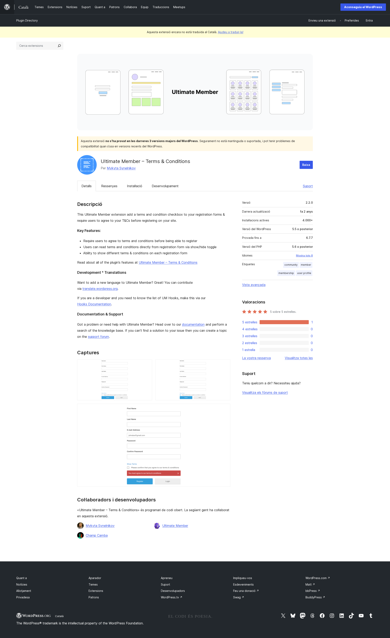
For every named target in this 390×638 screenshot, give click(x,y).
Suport (308, 186)
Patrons (94, 597)
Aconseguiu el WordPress (363, 7)
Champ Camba (97, 535)
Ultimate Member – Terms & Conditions (168, 262)
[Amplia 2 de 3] (225, 365)
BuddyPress (315, 597)
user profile (304, 273)
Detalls (86, 186)
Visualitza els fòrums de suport (265, 392)
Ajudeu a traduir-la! (230, 32)
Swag (238, 597)
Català (59, 616)
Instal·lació (134, 186)
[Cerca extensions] (59, 46)
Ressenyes (109, 186)
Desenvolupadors (173, 590)
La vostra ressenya (256, 358)
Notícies (21, 584)
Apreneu (166, 578)
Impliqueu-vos (242, 578)
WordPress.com (318, 578)
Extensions (96, 590)
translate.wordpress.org (100, 289)
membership (286, 273)
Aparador (95, 578)
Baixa (306, 164)
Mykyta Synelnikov (121, 168)
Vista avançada (253, 285)
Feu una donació (246, 590)
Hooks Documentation (94, 304)
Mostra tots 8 (304, 255)
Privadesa (23, 597)
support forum (98, 337)
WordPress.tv (171, 597)
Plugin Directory (27, 20)
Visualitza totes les (299, 358)
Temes (93, 584)
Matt (310, 584)
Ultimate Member (175, 526)
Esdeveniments (243, 584)
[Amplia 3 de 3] (225, 409)
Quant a (21, 578)
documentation (193, 324)
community (291, 264)
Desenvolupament (165, 186)
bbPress (313, 590)
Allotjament (23, 590)
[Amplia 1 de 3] (147, 365)
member (306, 264)
